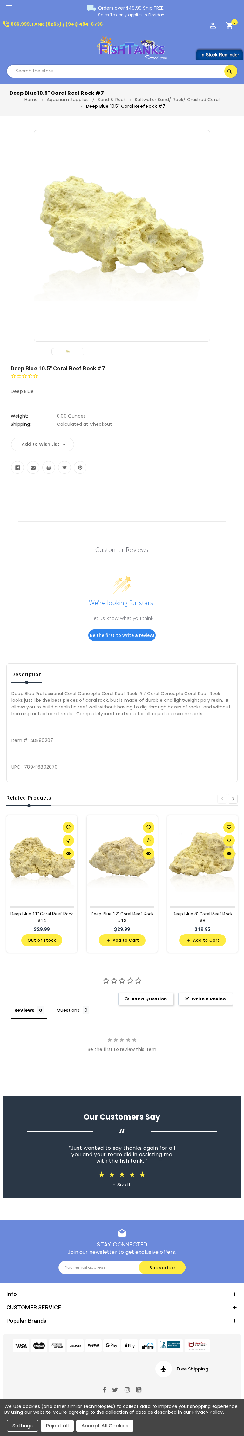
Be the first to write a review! (122, 635)
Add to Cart (122, 940)
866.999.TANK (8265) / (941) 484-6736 (52, 24)
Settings (22, 1425)
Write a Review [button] (209, 999)
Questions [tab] (68, 1010)
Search (230, 71)
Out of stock (42, 940)
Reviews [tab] (24, 1010)
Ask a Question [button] (149, 999)
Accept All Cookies (104, 1425)
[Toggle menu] (8, 8)
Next (233, 799)
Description (26, 675)
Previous (222, 799)
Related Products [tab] (28, 798)
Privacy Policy (207, 1412)
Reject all (57, 1425)
